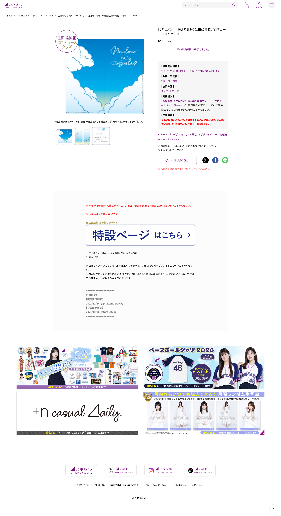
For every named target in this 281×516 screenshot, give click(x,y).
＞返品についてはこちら (171, 150)
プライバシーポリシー (155, 485)
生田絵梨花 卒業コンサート (69, 16)
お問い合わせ (198, 485)
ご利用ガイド (82, 485)
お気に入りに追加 (179, 160)
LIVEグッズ (48, 16)
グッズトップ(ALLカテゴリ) (28, 16)
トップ (9, 16)
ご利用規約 (100, 485)
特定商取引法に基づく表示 (124, 485)
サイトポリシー (179, 485)
